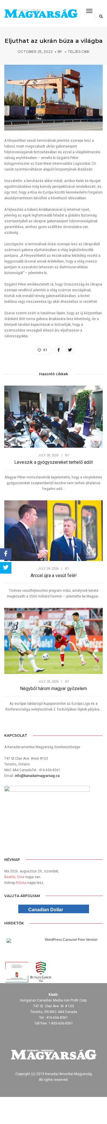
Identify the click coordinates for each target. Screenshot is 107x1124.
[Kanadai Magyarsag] (41, 13)
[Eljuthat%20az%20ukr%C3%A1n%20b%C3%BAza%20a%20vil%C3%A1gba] (58, 350)
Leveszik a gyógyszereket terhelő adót (53, 462)
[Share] (5, 554)
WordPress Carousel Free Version (71, 940)
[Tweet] (5, 568)
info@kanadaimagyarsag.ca (37, 776)
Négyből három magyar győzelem (53, 688)
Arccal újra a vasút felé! (54, 575)
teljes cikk (78, 51)
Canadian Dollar (45, 909)
